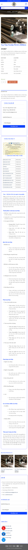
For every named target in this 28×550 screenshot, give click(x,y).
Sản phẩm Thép (16, 11)
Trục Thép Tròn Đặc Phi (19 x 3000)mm (20, 470)
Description (4, 91)
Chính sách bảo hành (6, 535)
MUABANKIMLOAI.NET (8, 182)
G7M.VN (5, 166)
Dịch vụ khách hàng (6, 537)
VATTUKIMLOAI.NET (7, 178)
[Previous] (1, 465)
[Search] (26, 8)
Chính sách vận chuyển (7, 530)
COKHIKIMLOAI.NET (7, 184)
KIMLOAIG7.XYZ (6, 164)
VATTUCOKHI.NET (7, 175)
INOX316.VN (5, 168)
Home (9, 11)
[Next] (27, 465)
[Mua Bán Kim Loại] (14, 4)
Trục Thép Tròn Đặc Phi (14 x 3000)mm (7, 470)
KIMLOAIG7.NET (6, 162)
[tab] (14, 91)
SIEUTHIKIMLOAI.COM (8, 173)
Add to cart (12, 82)
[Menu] (2, 4)
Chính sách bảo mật (6, 526)
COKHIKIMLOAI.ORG (7, 187)
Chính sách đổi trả (6, 533)
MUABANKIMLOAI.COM (8, 180)
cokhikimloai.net (8, 494)
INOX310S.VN (6, 171)
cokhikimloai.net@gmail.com (11, 492)
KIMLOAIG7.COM (7, 159)
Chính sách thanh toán (7, 528)
